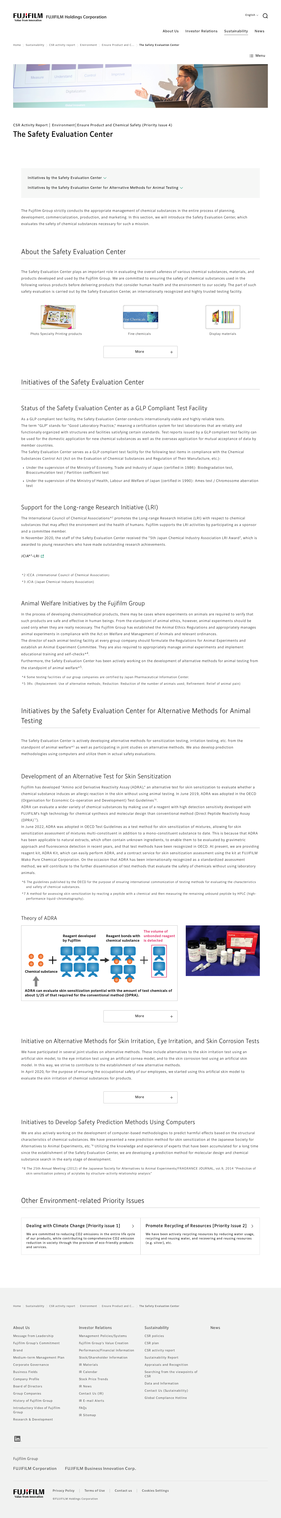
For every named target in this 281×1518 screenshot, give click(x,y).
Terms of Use (95, 1490)
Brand (18, 1350)
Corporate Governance (31, 1365)
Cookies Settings (155, 1490)
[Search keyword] (265, 16)
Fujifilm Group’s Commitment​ (36, 1343)
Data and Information (162, 1383)
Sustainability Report (162, 1357)
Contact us (123, 1490)
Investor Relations (95, 1328)
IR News (85, 1386)
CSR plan (152, 1343)
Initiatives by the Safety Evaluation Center (65, 178)
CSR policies (154, 1336)
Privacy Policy (64, 1490)
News (215, 1328)
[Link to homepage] (72, 17)
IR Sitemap (87, 1415)
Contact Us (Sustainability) (166, 1390)
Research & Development (33, 1419)
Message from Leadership (33, 1336)
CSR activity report (62, 45)
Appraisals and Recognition (166, 1365)
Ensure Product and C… (118, 45)
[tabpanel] (140, 86)
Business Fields (25, 1372)
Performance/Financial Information (107, 1350)
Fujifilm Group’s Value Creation (104, 1343)
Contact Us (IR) (91, 1393)
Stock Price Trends (93, 1379)
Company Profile (26, 1379)
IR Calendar (88, 1372)
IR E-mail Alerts (91, 1401)
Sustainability (35, 45)
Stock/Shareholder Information (103, 1357)
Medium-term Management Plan (39, 1357)
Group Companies (27, 1393)
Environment (88, 45)
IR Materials (88, 1365)
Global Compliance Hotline (166, 1398)
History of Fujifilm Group (33, 1401)
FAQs (83, 1408)
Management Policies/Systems (103, 1336)
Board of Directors (27, 1386)
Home (17, 45)
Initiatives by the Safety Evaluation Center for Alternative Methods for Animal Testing (103, 188)
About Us (21, 1328)
